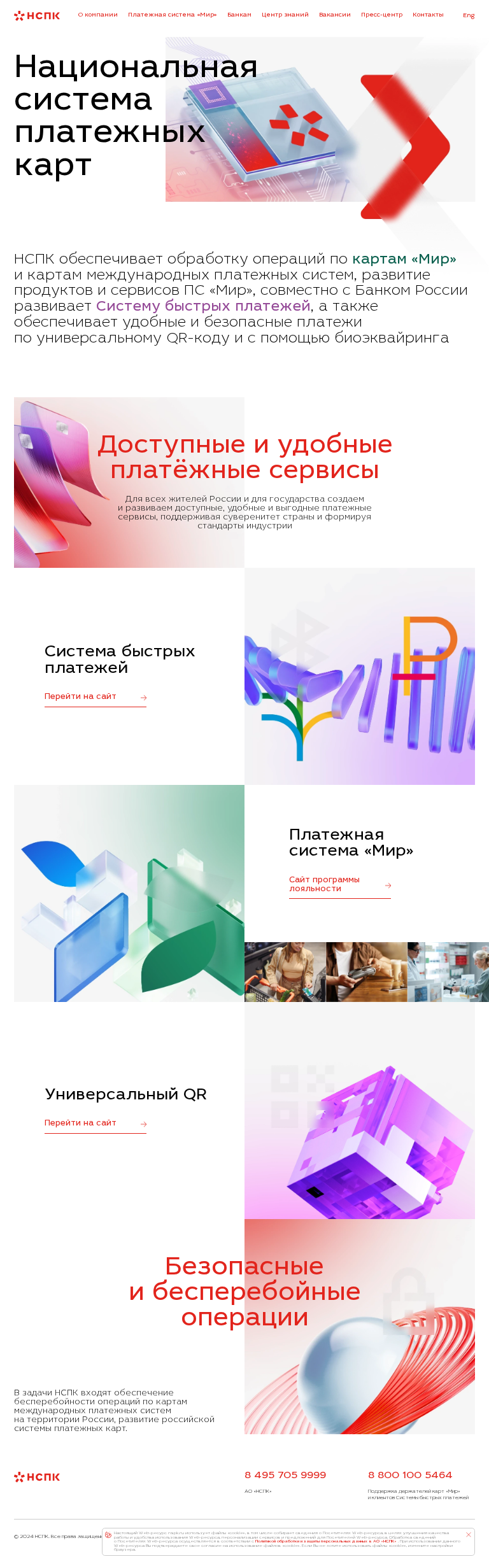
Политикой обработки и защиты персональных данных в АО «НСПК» (326, 1541)
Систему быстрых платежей (203, 307)
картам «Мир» (404, 260)
